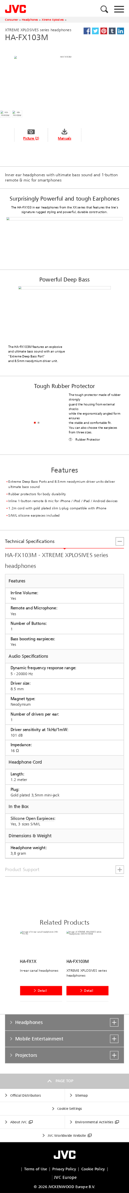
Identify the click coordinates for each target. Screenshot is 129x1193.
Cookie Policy (93, 1169)
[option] (43, 967)
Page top (64, 1081)
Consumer (11, 19)
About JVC (18, 1122)
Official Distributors (25, 1095)
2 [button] (38, 423)
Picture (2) (31, 138)
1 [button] (35, 423)
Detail (42, 990)
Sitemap (81, 1095)
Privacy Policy (64, 1169)
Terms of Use (35, 1169)
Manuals (64, 138)
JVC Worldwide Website (67, 1135)
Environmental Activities (94, 1122)
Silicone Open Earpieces (32, 818)
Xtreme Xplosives (53, 19)
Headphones (30, 19)
